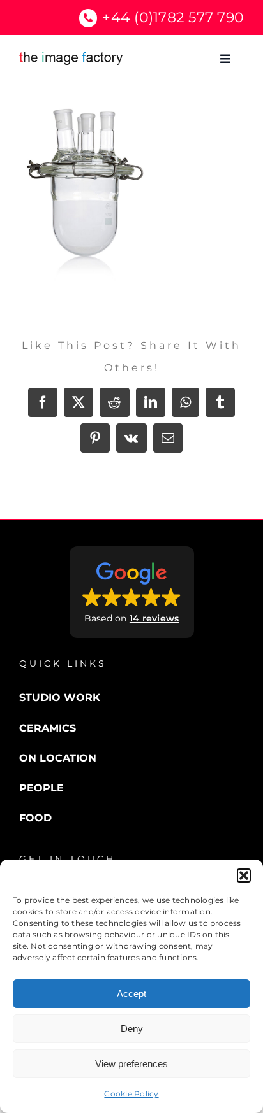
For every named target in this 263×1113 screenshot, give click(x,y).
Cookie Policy (131, 1093)
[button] (243, 875)
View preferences (131, 1063)
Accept (131, 993)
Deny (132, 1028)
